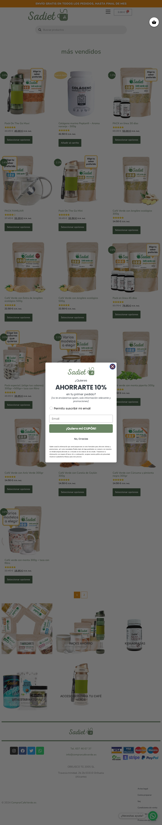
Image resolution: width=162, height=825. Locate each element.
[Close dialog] (112, 366)
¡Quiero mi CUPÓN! (81, 428)
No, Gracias (81, 439)
